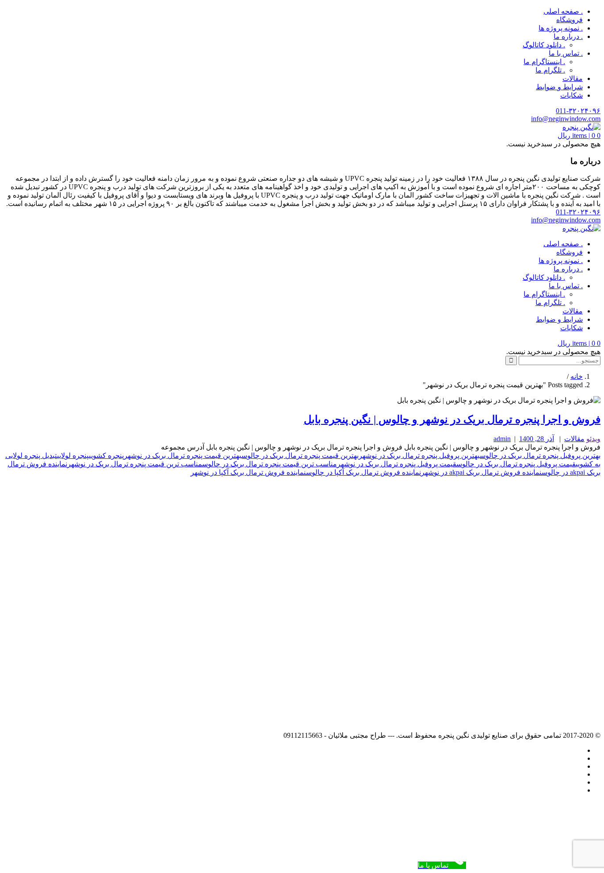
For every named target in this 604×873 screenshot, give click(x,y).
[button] (579, 135)
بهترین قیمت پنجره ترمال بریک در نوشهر (182, 455)
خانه (576, 376)
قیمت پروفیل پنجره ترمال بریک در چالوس (516, 464)
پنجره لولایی (73, 455)
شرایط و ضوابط (559, 87)
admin (502, 438)
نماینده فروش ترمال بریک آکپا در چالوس (363, 472)
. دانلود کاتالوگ (544, 45)
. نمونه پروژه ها (561, 28)
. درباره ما (568, 36)
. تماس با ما (566, 53)
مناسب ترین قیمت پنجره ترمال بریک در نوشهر (134, 464)
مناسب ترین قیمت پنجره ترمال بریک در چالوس (269, 464)
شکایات (571, 95)
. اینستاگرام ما (544, 61)
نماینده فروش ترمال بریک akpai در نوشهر (481, 472)
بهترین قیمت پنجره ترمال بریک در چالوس (300, 455)
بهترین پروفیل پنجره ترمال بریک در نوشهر (419, 455)
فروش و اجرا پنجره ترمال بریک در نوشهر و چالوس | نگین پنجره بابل (452, 419)
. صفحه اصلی (563, 11)
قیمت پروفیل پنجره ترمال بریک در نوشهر (396, 464)
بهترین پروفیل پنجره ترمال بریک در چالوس (540, 455)
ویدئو (593, 438)
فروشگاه (569, 19)
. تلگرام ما (550, 70)
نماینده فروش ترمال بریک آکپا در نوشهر (248, 472)
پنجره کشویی (106, 455)
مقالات (572, 78)
